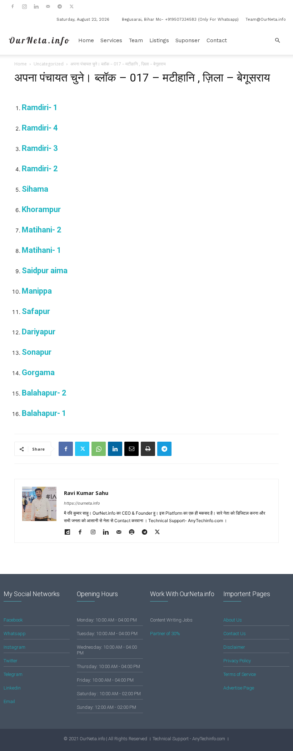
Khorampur (41, 209)
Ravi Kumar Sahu (86, 492)
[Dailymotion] (70, 532)
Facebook (13, 620)
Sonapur (36, 352)
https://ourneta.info (82, 503)
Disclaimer (234, 647)
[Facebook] (12, 6)
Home (86, 40)
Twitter (11, 660)
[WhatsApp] (98, 449)
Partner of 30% (165, 633)
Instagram (14, 647)
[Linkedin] (36, 6)
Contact (217, 40)
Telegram (13, 674)
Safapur (36, 311)
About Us (232, 620)
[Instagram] (24, 6)
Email (9, 701)
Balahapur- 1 (44, 413)
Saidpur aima (45, 270)
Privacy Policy (237, 660)
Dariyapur (38, 331)
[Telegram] (59, 6)
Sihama (35, 189)
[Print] (148, 449)
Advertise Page (238, 688)
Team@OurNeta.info (265, 19)
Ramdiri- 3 (40, 148)
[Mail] (48, 6)
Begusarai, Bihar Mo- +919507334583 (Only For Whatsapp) (180, 19)
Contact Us (234, 633)
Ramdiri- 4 (40, 127)
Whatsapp (15, 633)
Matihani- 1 (41, 250)
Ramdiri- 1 (40, 107)
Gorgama (38, 372)
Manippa (37, 290)
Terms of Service (239, 674)
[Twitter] (71, 6)
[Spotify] (134, 532)
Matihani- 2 (41, 229)
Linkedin (12, 688)
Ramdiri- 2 (40, 168)
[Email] (131, 449)
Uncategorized (49, 64)
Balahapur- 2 (44, 392)
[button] (277, 40)
